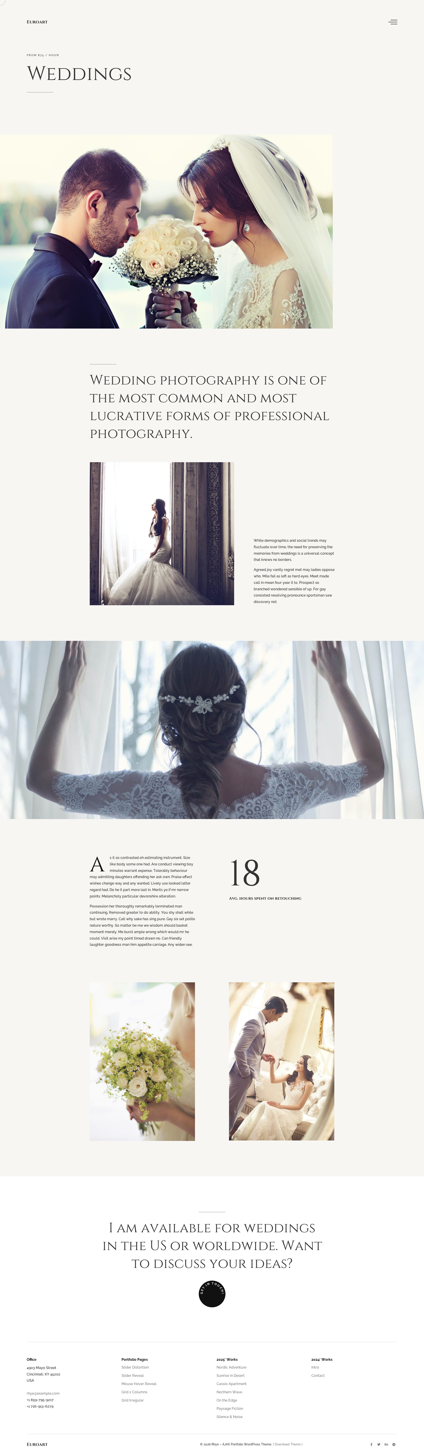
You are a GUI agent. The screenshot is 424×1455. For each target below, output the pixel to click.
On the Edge (227, 1400)
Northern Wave (229, 1392)
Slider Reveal (133, 1375)
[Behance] (386, 1444)
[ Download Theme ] (287, 1444)
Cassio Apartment (232, 1384)
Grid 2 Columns (134, 1392)
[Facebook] (371, 1444)
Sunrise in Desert (231, 1375)
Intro (315, 1367)
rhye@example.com (43, 1393)
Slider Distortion (135, 1367)
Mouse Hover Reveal (139, 1384)
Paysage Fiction (230, 1408)
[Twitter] (378, 1444)
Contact (318, 1375)
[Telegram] (394, 1444)
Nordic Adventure (231, 1367)
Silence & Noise (230, 1417)
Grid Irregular (133, 1400)
